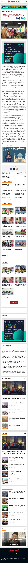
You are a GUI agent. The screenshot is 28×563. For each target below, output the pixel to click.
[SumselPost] (14, 1)
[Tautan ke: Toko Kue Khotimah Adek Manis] (5, 500)
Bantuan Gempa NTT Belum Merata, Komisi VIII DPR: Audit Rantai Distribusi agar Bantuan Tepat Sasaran (16, 479)
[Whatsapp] (24, 18)
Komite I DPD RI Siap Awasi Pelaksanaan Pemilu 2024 (15, 520)
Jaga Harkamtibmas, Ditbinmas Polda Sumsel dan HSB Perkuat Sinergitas (16, 403)
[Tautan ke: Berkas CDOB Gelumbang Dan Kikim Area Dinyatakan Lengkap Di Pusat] (5, 515)
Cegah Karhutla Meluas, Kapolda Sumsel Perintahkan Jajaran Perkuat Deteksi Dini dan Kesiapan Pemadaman (7, 194)
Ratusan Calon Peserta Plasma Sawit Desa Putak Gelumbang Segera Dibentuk (7, 175)
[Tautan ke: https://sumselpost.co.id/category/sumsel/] (25, 379)
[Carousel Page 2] (12, 544)
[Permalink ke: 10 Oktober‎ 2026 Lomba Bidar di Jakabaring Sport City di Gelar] (20, 243)
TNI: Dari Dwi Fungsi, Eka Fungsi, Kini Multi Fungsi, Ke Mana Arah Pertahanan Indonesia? (14, 540)
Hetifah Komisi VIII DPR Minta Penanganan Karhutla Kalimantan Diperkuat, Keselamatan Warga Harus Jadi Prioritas (17, 472)
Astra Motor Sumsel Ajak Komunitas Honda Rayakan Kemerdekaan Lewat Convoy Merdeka (16, 410)
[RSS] (17, 169)
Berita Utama (4, 18)
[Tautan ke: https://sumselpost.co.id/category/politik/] (25, 529)
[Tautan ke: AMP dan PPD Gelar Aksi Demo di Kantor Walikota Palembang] (5, 493)
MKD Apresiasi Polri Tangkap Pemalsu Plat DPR (20, 174)
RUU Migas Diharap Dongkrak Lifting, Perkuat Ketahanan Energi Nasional (17, 458)
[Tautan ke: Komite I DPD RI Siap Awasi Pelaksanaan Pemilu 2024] (5, 522)
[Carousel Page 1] (10, 544)
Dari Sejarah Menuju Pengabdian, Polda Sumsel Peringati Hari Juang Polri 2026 (20, 194)
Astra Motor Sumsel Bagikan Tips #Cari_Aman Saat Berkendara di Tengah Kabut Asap (17, 417)
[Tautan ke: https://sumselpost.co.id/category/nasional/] (25, 433)
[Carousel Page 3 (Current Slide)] (14, 544)
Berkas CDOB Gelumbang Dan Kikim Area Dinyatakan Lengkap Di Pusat (17, 513)
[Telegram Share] (22, 18)
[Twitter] (14, 169)
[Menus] (2, 1)
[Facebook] (11, 169)
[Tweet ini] (19, 18)
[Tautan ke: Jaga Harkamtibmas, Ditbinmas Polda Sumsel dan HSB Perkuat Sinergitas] (5, 405)
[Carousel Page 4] (15, 544)
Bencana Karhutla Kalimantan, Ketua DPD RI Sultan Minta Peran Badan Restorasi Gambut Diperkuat (17, 465)
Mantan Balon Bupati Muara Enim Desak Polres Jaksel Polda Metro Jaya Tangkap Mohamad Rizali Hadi (17, 506)
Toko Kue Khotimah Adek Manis (16, 498)
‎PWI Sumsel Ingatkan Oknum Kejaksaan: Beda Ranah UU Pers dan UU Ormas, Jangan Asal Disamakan (20, 185)
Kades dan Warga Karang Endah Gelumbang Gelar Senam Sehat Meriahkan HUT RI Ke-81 (7, 185)
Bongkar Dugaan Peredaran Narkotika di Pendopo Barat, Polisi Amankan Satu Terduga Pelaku (7, 189)
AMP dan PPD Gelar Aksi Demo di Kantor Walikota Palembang (17, 492)
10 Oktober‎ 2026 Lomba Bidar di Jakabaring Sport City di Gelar (20, 198)
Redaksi (4, 560)
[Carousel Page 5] (17, 544)
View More (14, 302)
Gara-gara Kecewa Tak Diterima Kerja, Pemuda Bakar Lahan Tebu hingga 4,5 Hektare (20, 189)
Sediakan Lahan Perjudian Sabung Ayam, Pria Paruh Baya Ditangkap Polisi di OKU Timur (7, 198)
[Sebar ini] (17, 18)
